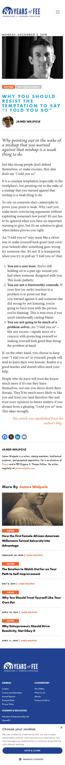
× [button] (61, 727)
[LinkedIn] (17, 437)
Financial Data (8, 700)
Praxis (5, 464)
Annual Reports (8, 696)
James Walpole (28, 121)
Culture (8, 87)
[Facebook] (4, 437)
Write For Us (39, 692)
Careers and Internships (12, 692)
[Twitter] (11, 437)
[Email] (24, 437)
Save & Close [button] (32, 750)
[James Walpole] (8, 121)
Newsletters (39, 688)
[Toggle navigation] (57, 12)
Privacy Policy (8, 704)
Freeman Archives (42, 700)
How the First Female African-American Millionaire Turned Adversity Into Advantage (30, 540)
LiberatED (6, 720)
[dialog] (32, 744)
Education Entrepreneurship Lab (15, 716)
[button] (32, 759)
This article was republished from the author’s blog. (37, 421)
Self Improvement (29, 87)
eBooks (37, 696)
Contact (5, 688)
